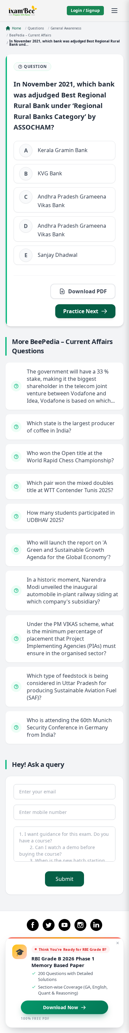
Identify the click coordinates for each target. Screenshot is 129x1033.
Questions (36, 28)
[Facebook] (33, 925)
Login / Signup (85, 10)
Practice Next (80, 311)
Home (16, 28)
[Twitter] (49, 925)
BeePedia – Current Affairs (30, 35)
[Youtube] (64, 925)
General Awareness (66, 28)
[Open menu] (114, 10)
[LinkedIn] (96, 925)
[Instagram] (80, 925)
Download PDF (87, 291)
